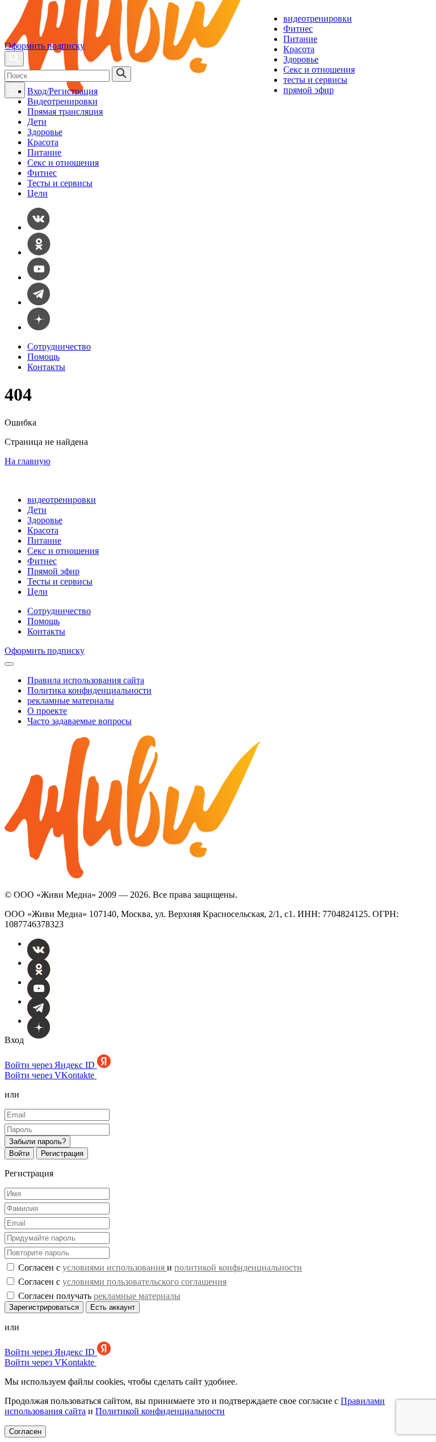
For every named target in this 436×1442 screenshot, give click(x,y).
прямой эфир (308, 90)
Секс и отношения (319, 69)
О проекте (47, 711)
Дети (37, 122)
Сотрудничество (59, 346)
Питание (300, 39)
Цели (37, 193)
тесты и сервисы (315, 80)
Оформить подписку (45, 46)
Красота (299, 49)
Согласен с (121, 1282)
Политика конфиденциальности (89, 690)
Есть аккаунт (112, 1307)
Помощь (43, 356)
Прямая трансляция (65, 111)
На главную (28, 461)
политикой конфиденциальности (238, 1267)
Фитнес (298, 28)
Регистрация (62, 1153)
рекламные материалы (70, 700)
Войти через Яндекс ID (51, 1065)
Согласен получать (98, 1296)
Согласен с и (159, 1267)
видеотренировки (317, 18)
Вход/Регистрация (62, 91)
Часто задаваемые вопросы (79, 721)
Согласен (25, 1431)
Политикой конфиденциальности (160, 1411)
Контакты (46, 367)
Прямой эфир (53, 571)
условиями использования (114, 1267)
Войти (19, 1153)
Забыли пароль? (37, 1141)
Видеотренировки (62, 101)
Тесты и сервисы (60, 183)
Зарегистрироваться (44, 1307)
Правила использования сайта (85, 680)
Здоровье (300, 59)
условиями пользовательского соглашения (144, 1282)
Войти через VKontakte (51, 1075)
